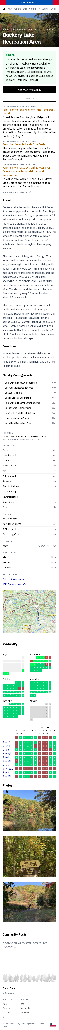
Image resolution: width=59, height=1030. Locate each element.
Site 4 (6, 757)
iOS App (6, 1012)
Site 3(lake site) (11, 753)
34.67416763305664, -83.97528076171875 (24, 436)
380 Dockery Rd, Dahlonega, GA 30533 (21, 439)
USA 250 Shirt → (29, 2)
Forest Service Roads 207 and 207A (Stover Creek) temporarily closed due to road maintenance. (26, 171)
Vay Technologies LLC (26, 1023)
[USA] (53, 1025)
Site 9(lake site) (11, 776)
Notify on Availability (29, 89)
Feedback (24, 1012)
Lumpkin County (23, 29)
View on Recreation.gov (14, 579)
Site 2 (6, 749)
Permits (17, 8)
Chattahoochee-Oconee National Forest (20, 106)
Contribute (34, 8)
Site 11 (7, 746)
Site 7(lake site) (11, 768)
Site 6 (6, 764)
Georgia (7, 29)
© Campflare (8, 1023)
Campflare (9, 988)
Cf (4, 8)
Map (10, 8)
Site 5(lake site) (11, 761)
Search (45, 8)
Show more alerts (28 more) (17, 192)
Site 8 (6, 772)
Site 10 (7, 742)
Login (53, 8)
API (4, 1017)
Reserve (29, 98)
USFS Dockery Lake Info (14, 584)
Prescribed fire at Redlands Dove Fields (24, 144)
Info (25, 8)
